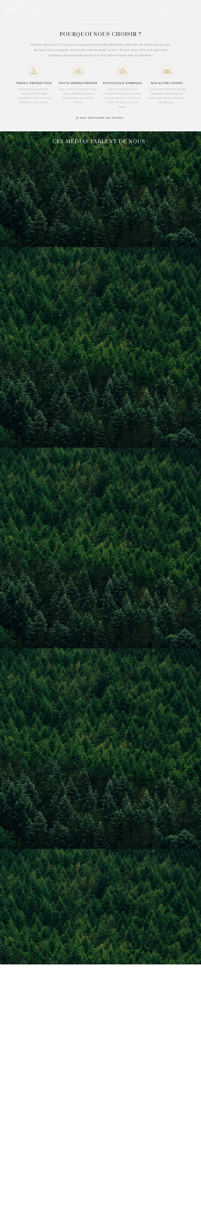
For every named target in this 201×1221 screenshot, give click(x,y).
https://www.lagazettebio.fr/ (30, 1219)
